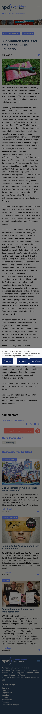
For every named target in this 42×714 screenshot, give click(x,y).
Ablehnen (22, 361)
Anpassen (7, 361)
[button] (38, 9)
